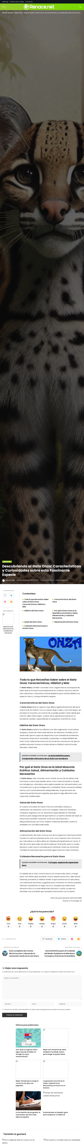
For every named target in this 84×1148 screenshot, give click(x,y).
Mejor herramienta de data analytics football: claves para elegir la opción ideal (54, 1052)
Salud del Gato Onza (33, 622)
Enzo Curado (10, 580)
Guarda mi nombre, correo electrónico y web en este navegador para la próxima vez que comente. (37, 1009)
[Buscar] (79, 7)
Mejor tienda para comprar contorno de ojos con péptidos (27, 1083)
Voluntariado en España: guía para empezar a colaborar (55, 1113)
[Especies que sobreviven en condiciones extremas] (8, 619)
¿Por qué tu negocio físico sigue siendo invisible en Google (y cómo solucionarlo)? (26, 1053)
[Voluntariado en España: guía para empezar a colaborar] (55, 1100)
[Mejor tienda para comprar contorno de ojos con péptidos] (28, 1069)
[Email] (11, 601)
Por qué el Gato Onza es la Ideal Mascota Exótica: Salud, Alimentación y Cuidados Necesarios (65, 614)
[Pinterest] (5, 601)
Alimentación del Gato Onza (66, 622)
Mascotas (7, 561)
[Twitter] (11, 595)
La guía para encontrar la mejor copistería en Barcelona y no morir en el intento (54, 1084)
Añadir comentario (62, 580)
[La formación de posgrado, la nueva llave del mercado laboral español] (28, 1100)
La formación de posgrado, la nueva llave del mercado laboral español (28, 1114)
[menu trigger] (5, 7)
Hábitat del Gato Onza (34, 610)
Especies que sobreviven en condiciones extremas (8, 630)
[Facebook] (5, 595)
